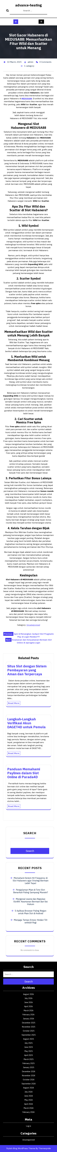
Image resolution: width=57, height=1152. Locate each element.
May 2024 (29, 1100)
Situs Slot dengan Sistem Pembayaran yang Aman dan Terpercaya (27, 670)
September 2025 (29, 1035)
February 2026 (28, 1014)
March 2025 (28, 1059)
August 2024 (28, 1088)
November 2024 (28, 1075)
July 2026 (28, 998)
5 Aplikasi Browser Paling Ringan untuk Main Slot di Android (30, 912)
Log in (28, 1126)
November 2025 (28, 1027)
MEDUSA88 (26, 98)
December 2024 (28, 1071)
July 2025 (28, 1043)
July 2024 (28, 1092)
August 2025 (28, 1039)
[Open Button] (16, 21)
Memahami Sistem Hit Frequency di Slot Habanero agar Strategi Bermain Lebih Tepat (30, 881)
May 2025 (29, 1051)
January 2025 (28, 1067)
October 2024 (28, 1079)
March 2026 (28, 1010)
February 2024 (28, 1112)
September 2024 (29, 1084)
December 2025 (28, 1023)
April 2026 (28, 1006)
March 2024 (28, 1108)
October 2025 (28, 1031)
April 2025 (28, 1055)
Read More (13, 703)
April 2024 (28, 1104)
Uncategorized (33, 625)
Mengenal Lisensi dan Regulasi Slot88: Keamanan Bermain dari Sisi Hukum (30, 901)
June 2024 (28, 1096)
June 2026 (28, 1002)
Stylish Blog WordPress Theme (20, 1148)
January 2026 (28, 1018)
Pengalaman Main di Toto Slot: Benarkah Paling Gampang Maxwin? (30, 891)
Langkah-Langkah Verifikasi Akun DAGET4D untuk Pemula (26, 723)
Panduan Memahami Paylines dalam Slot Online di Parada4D (23, 773)
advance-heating (28, 5)
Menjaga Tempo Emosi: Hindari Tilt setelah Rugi (30, 921)
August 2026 (28, 994)
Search (7, 11)
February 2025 (28, 1063)
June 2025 (28, 1047)
